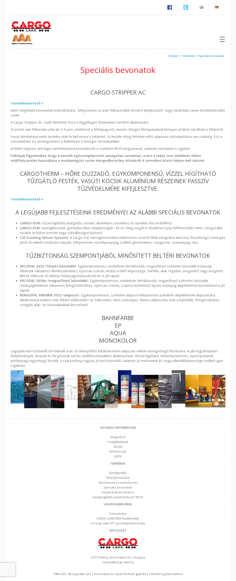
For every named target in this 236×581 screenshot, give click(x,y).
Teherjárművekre (118, 478)
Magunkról (117, 437)
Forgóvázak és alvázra (118, 492)
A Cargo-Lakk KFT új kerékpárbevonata (118, 523)
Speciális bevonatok (118, 487)
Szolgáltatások (117, 442)
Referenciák (117, 451)
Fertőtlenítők (118, 473)
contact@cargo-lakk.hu (118, 562)
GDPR (118, 456)
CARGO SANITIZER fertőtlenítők (117, 518)
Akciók (117, 447)
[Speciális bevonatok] (17, 402)
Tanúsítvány (118, 514)
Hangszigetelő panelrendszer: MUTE (117, 497)
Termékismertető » (27, 103)
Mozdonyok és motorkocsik (118, 482)
